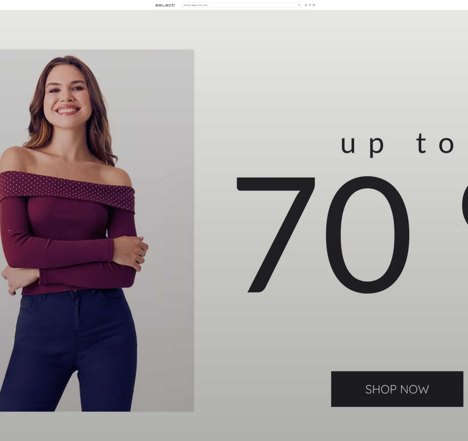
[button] (314, 5)
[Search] (299, 5)
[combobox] (242, 5)
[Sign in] (306, 5)
